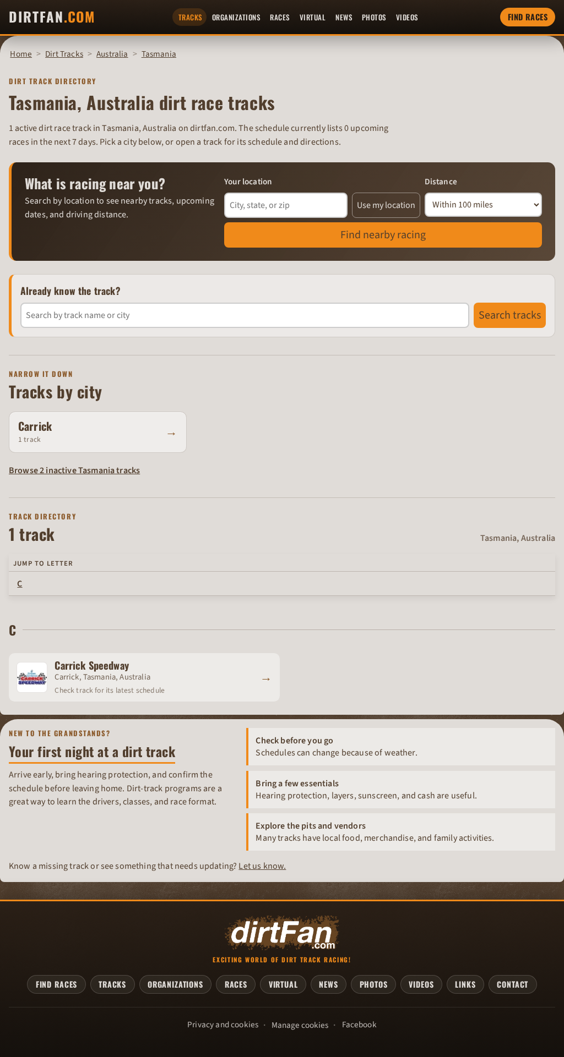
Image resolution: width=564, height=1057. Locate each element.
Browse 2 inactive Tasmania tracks (74, 470)
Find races (527, 17)
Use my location (386, 205)
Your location (248, 182)
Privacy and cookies (222, 1024)
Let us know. (262, 866)
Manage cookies (300, 1025)
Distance (441, 182)
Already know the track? (70, 290)
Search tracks (510, 315)
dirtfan (52, 17)
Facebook (359, 1024)
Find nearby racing (383, 235)
